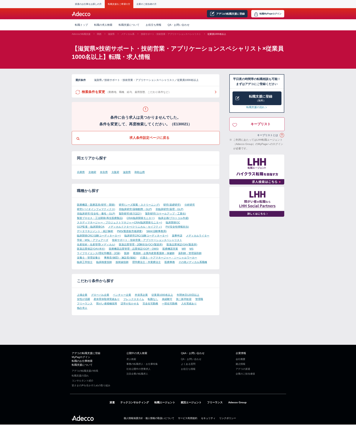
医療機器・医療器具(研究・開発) (96, 204)
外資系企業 (141, 294)
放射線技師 (122, 262)
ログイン (270, 13)
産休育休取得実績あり (107, 299)
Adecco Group (237, 402)
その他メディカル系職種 (193, 262)
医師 (126, 253)
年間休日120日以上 (188, 294)
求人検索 (131, 359)
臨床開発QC (173, 222)
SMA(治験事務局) (156, 231)
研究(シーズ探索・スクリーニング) (139, 204)
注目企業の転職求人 (137, 373)
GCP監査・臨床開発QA (90, 226)
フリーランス (85, 303)
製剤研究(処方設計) (130, 213)
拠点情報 (240, 364)
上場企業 (82, 294)
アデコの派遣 (243, 369)
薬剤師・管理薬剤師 (190, 253)
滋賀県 (111, 34)
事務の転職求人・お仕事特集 (142, 364)
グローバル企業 (100, 294)
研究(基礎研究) (172, 204)
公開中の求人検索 (136, 353)
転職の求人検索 (103, 24)
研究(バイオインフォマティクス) (96, 209)
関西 (99, 34)
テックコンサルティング (134, 402)
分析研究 (189, 204)
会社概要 (240, 359)
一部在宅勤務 (169, 303)
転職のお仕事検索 (82, 360)
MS (191, 248)
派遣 (112, 402)
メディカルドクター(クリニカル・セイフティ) (135, 226)
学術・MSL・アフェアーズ (92, 240)
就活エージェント (191, 402)
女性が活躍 (83, 299)
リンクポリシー (227, 418)
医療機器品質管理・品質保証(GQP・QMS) (134, 248)
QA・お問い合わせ (178, 24)
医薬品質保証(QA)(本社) (91, 248)
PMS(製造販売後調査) (130, 231)
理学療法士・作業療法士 (146, 262)
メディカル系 (127, 34)
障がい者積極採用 (106, 303)
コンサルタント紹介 (82, 380)
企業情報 (241, 353)
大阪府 (115, 172)
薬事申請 (177, 235)
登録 (230, 13)
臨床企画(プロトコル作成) (173, 218)
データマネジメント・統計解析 (95, 231)
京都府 (92, 172)
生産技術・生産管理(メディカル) (96, 244)
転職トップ (81, 24)
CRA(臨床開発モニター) (141, 218)
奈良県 (104, 172)
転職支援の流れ (255, 107)
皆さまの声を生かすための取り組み (91, 385)
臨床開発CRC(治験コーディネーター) (99, 235)
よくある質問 (188, 364)
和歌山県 (139, 172)
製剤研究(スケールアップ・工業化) (165, 213)
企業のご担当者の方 (146, 4)
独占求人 (82, 307)
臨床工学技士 (85, 262)
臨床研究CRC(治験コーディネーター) (146, 235)
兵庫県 (81, 172)
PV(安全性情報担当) (177, 226)
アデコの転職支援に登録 (86, 353)
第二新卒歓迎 (184, 299)
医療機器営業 (170, 248)
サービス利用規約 (187, 418)
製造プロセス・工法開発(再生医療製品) (100, 218)
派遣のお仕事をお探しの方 (88, 4)
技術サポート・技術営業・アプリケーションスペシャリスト (171, 34)
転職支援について (82, 364)
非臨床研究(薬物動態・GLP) (135, 209)
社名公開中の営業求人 (138, 369)
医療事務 (169, 262)
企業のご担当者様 (245, 373)
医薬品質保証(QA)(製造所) (182, 244)
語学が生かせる (130, 303)
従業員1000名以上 (216, 34)
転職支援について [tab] (129, 24)
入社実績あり (189, 303)
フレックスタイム (133, 299)
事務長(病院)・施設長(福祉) (120, 257)
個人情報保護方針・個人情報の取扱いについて (149, 418)
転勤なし (153, 299)
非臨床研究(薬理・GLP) (169, 209)
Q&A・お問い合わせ (193, 353)
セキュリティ (208, 418)
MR (184, 248)
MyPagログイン (81, 357)
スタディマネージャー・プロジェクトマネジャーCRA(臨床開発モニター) (119, 222)
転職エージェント (164, 402)
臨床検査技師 (104, 262)
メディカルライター (197, 235)
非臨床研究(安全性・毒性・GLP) (96, 213)
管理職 (199, 299)
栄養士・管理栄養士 (88, 257)
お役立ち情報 (153, 24)
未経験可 (167, 299)
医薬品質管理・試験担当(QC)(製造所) (141, 244)
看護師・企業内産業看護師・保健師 (153, 253)
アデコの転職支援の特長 (85, 370)
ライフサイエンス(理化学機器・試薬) (98, 253)
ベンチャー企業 (122, 294)
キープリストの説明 (282, 135)
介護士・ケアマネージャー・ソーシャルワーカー (168, 257)
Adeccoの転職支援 (81, 34)
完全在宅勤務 (150, 303)
